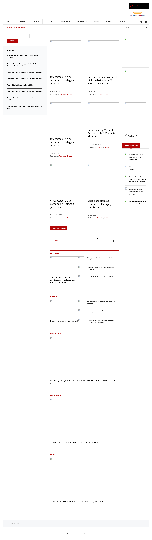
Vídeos (96, 21)
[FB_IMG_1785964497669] (135, 71)
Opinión (36, 21)
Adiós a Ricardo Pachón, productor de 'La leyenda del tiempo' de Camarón (63, 280)
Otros (108, 21)
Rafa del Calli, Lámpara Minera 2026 (100, 277)
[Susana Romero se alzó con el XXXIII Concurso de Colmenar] (81, 321)
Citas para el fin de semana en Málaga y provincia (62, 80)
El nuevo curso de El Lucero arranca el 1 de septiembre (81, 239)
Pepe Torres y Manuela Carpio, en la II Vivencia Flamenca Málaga (101, 133)
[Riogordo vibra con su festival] (64, 308)
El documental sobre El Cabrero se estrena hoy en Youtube (77, 501)
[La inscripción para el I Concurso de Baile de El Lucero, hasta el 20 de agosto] (84, 357)
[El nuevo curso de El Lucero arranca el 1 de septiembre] (126, 154)
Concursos (66, 21)
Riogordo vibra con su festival (64, 321)
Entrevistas (82, 21)
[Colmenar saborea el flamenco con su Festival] (81, 312)
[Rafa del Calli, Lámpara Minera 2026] (81, 278)
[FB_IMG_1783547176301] (135, 104)
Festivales (50, 21)
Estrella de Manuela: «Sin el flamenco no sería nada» (74, 442)
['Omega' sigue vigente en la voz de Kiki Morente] (81, 302)
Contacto (122, 21)
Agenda (23, 21)
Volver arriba (14, 523)
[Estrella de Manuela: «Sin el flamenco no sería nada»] (84, 419)
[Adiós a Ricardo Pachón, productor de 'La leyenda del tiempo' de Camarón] (64, 264)
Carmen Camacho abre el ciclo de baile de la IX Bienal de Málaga (102, 80)
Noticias (10, 21)
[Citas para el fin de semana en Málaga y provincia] (81, 259)
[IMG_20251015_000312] (135, 39)
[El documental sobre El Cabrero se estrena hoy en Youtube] (84, 478)
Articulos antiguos (59, 228)
